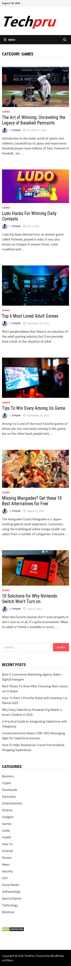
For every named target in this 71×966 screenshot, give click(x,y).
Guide (6, 830)
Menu (11, 39)
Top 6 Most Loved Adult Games (30, 316)
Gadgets (8, 817)
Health (6, 837)
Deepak (16, 130)
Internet (7, 851)
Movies (7, 857)
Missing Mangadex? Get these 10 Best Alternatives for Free (32, 500)
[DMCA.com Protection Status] (13, 929)
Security (7, 871)
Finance (7, 810)
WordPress (57, 956)
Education (9, 796)
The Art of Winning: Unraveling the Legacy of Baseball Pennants (33, 120)
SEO (5, 878)
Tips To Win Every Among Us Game (33, 408)
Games (6, 111)
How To (7, 844)
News (6, 864)
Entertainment (12, 803)
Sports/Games (11, 898)
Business (8, 776)
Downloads (9, 790)
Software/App (11, 891)
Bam (10, 960)
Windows (8, 912)
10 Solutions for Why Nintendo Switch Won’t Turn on (29, 598)
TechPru (29, 956)
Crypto (6, 783)
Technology (10, 905)
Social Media (10, 885)
